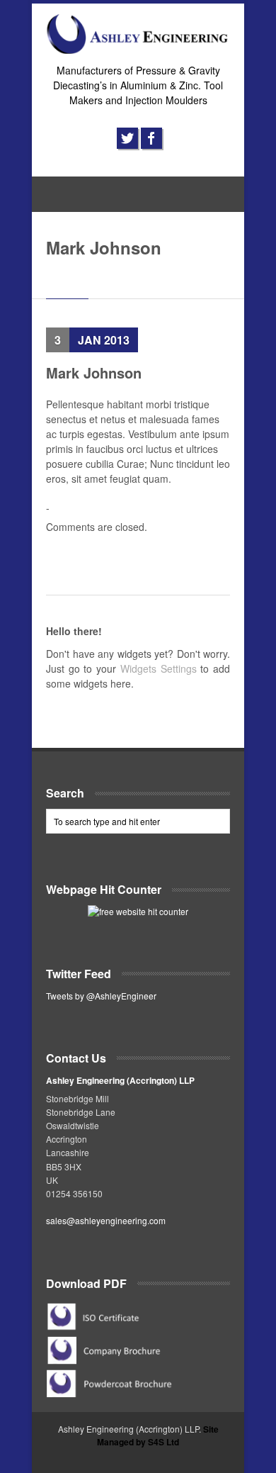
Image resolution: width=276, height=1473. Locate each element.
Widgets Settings (158, 668)
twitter (127, 138)
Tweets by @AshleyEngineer (101, 996)
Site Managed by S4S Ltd (158, 1435)
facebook (151, 138)
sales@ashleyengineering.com (106, 1220)
